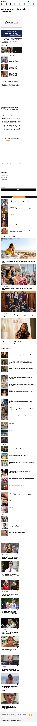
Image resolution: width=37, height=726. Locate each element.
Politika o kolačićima (30, 718)
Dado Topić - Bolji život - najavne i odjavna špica (9, 107)
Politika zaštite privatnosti (22, 718)
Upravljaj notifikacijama (6, 720)
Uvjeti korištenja (14, 718)
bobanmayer (3, 108)
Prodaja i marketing (8, 718)
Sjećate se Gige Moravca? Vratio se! (9, 134)
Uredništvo (2, 718)
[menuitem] (33, 1)
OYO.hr (17, 138)
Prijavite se (18, 189)
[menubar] (33, 1)
